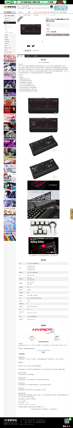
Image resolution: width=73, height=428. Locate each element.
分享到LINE (30, 50)
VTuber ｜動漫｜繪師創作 (61, 12)
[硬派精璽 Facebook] (67, 426)
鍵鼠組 (6, 28)
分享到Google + (28, 50)
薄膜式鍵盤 (6, 43)
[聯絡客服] (71, 215)
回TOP (43, 414)
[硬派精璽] (10, 7)
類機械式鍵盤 (7, 41)
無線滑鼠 (22, 8)
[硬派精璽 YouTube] (69, 426)
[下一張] (43, 46)
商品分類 (9, 12)
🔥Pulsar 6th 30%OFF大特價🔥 (40, 12)
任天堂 (45, 8)
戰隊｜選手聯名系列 (51, 12)
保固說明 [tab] (35, 56)
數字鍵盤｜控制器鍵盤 (9, 32)
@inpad (26, 402)
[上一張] (18, 46)
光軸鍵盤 (6, 37)
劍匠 (42, 8)
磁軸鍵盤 (51, 8)
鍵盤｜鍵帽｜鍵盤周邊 (9, 15)
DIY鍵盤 (6, 30)
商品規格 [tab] (28, 56)
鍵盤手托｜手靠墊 (8, 47)
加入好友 (70, 419)
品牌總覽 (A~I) (7, 18)
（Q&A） (43, 406)
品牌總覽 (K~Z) (7, 20)
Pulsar (39, 8)
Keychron (33, 8)
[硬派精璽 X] (64, 426)
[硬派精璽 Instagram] (66, 426)
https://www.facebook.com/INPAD (29, 404)
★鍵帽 (6, 45)
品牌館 (29, 12)
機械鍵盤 (29, 8)
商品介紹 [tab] (21, 56)
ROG (26, 8)
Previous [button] (4, 2)
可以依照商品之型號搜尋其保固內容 (43, 350)
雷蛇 (36, 8)
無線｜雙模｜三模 (8, 26)
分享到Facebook (25, 50)
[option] (31, 30)
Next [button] (67, 2)
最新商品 (20, 12)
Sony (48, 8)
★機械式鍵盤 (7, 22)
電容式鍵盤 (6, 39)
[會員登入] (71, 210)
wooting (19, 8)
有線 (5, 24)
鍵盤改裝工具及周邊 (8, 52)
